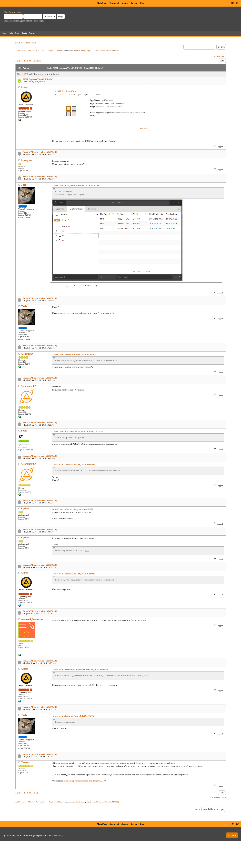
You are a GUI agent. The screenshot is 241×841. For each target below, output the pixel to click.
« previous (216, 56)
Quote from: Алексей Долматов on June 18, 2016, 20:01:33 (80, 669)
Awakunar (27, 353)
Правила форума (28, 42)
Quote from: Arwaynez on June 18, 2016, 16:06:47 (76, 185)
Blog (142, 3)
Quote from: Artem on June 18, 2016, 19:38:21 (74, 716)
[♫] (19, 656)
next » (223, 56)
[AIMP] (19, 120)
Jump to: (198, 809)
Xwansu (25, 762)
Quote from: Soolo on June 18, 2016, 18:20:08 (74, 464)
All (30, 61)
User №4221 (22, 74)
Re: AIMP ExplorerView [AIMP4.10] (40, 152)
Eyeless (25, 508)
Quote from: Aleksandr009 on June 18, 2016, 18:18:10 (78, 431)
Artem (24, 87)
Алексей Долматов (32, 619)
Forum (134, 3)
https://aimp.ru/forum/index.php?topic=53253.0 (85, 781)
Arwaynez (26, 160)
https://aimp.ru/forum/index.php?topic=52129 (72, 509)
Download (114, 3)
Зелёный (76, 50)
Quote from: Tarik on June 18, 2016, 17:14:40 (74, 354)
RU (232, 3)
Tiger (88, 50)
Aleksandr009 (28, 386)
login (11, 12)
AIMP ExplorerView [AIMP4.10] (38, 79)
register (18, 12)
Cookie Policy (56, 835)
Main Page (102, 3)
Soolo (83, 50)
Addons (124, 3)
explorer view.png (60, 286)
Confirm (232, 835)
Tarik (24, 184)
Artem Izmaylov (61, 95)
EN (237, 3)
